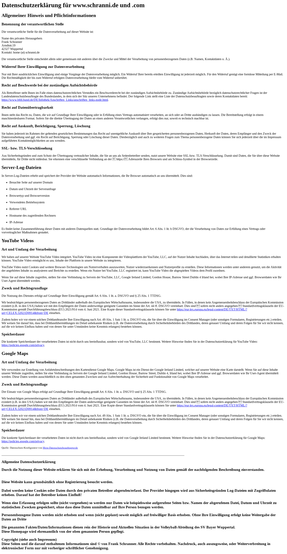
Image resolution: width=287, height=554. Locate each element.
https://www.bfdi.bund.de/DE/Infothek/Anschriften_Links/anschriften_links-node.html (55, 99)
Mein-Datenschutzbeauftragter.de (60, 447)
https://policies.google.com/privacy (23, 345)
